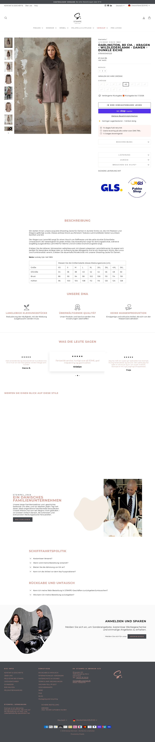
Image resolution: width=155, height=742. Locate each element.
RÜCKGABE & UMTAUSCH (48, 673)
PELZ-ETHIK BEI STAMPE (13, 678)
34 (107, 84)
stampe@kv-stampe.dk (82, 681)
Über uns (28, 5)
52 (114, 90)
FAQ (36, 5)
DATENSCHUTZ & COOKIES (48, 678)
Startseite (102, 39)
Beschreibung (124, 142)
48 (101, 90)
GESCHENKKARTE (45, 687)
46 (145, 84)
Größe (102, 80)
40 (126, 84)
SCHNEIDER (9, 684)
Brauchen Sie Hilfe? (124, 165)
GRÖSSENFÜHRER (11, 681)
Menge (102, 67)
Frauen (37, 28)
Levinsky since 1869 (109, 42)
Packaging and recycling (48, 699)
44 (138, 84)
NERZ (40, 690)
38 (120, 84)
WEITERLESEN (22, 519)
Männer (50, 28)
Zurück (124, 160)
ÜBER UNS (8, 675)
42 (132, 84)
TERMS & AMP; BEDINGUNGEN (50, 681)
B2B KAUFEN (9, 687)
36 (114, 84)
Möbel (63, 28)
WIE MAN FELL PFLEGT (47, 684)
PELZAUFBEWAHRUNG (13, 690)
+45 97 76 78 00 (82, 677)
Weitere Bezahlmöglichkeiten (124, 116)
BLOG (40, 696)
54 (120, 90)
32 (101, 84)
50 (108, 90)
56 (126, 90)
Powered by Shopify (77, 734)
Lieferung (125, 155)
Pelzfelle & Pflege (81, 28)
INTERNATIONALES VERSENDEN (51, 675)
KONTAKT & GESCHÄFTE (13, 5)
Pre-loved (116, 28)
